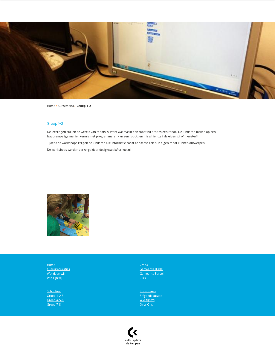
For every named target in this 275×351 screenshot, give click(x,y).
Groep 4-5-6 (55, 300)
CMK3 (144, 265)
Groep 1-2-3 (55, 296)
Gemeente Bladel (151, 269)
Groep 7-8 (54, 304)
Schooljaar (54, 291)
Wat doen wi (55, 274)
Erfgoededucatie (151, 296)
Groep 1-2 (84, 106)
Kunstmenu (66, 106)
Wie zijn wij (54, 278)
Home (51, 106)
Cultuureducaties (58, 269)
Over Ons (146, 304)
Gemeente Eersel (152, 274)
